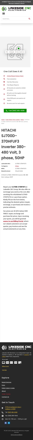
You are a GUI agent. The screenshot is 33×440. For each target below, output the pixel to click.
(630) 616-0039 (12, 412)
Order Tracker (6, 394)
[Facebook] (5, 423)
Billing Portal (5, 366)
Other (22, 119)
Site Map (4, 370)
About (4, 391)
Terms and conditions (16, 434)
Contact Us (5, 397)
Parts (3, 385)
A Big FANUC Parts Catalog (13, 119)
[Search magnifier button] (29, 19)
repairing (26, 354)
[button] (4, 13)
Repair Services (6, 382)
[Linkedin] (9, 423)
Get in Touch (8, 402)
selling (3, 356)
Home (3, 119)
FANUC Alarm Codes (8, 388)
